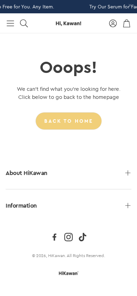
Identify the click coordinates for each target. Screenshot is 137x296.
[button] (10, 23)
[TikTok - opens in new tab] (82, 237)
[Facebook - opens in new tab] (54, 237)
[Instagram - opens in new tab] (68, 237)
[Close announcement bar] (130, 5)
